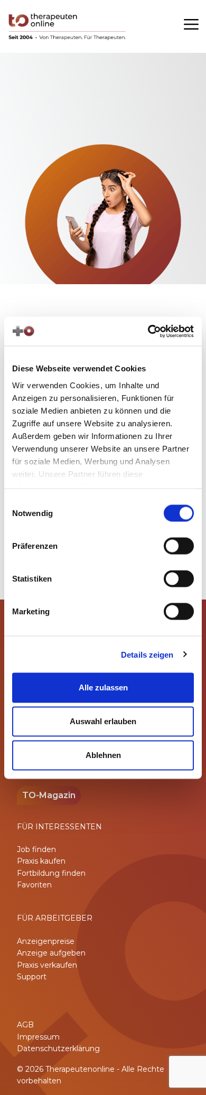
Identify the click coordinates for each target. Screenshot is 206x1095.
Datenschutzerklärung (58, 1048)
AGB (25, 1025)
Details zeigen (147, 654)
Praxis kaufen (41, 861)
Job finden (36, 849)
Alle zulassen (103, 687)
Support (31, 976)
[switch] (179, 546)
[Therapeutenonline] (67, 26)
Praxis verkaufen (47, 965)
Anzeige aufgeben (51, 953)
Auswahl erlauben (103, 721)
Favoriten (34, 885)
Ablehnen (103, 755)
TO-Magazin (49, 795)
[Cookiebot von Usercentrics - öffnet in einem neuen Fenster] (148, 331)
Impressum (38, 1037)
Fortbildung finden (51, 873)
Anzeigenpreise (45, 941)
